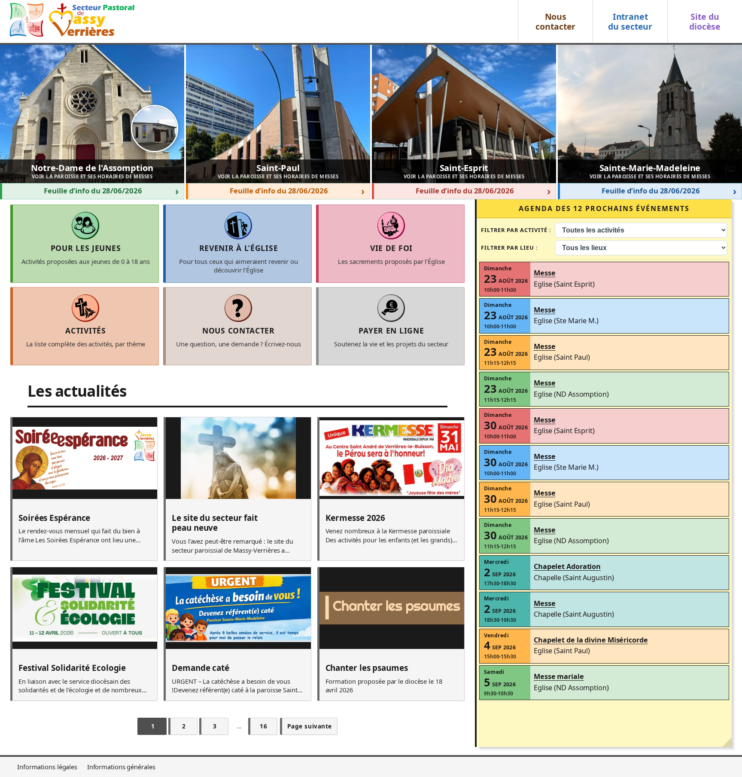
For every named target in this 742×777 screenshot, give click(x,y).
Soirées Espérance (54, 518)
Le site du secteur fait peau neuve (215, 523)
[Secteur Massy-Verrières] (71, 21)
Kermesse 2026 (355, 518)
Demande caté (200, 668)
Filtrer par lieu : (509, 247)
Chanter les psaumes (366, 668)
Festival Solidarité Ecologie (72, 668)
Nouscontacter (555, 21)
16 (263, 726)
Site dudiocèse (705, 21)
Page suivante (309, 726)
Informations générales (121, 766)
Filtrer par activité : (516, 230)
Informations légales (47, 766)
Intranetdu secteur (630, 21)
